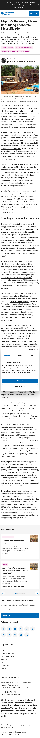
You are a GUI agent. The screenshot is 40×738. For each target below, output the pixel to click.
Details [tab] (20, 355)
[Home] (7, 13)
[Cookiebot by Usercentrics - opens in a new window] (29, 350)
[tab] (16, 593)
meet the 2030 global (20, 251)
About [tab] (33, 355)
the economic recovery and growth (16, 277)
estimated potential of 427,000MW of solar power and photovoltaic (18, 180)
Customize (19, 386)
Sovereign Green (19, 301)
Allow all (20, 381)
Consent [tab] (7, 355)
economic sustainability (26, 283)
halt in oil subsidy (20, 315)
